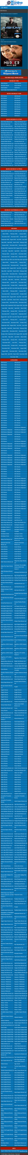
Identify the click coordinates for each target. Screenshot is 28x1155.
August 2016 (13, 325)
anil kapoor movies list (6, 132)
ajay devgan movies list (20, 126)
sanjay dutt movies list (19, 156)
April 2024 (17, 251)
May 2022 (4, 271)
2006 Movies (17, 111)
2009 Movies (4, 109)
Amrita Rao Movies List (19, 173)
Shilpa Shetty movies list (7, 199)
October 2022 (23, 265)
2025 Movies (17, 515)
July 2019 (19, 296)
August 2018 (19, 305)
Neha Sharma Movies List (7, 881)
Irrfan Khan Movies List (6, 793)
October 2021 (4, 276)
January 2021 (14, 282)
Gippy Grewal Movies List (20, 710)
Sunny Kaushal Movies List (7, 1050)
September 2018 (12, 305)
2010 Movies (17, 107)
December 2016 (6, 322)
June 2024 (4, 251)
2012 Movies (17, 104)
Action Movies (4, 83)
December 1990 (14, 357)
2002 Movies (17, 388)
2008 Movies (17, 109)
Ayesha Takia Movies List (7, 178)
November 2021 (22, 274)
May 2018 (10, 308)
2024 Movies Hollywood (6, 515)
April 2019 (9, 299)
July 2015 (25, 334)
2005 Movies (4, 113)
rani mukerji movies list (20, 195)
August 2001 (4, 354)
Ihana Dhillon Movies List (7, 770)
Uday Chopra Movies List (20, 1070)
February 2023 (13, 262)
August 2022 (13, 268)
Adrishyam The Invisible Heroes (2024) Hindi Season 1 (20, 567)
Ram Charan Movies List (20, 216)
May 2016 (4, 328)
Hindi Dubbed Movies (6, 721)
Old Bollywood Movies (6, 883)
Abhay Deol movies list (19, 121)
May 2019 (4, 299)
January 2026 (22, 233)
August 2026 (4, 231)
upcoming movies (5, 1072)
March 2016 (16, 328)
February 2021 (5, 282)
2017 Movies (4, 100)
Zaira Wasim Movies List (20, 1143)
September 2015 (12, 334)
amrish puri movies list (20, 130)
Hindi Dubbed (4, 87)
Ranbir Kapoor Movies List (7, 152)
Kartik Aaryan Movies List (7, 833)
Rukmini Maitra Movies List (7, 956)
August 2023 (4, 259)
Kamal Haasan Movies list (7, 223)
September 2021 (12, 276)
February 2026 (13, 233)
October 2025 (23, 236)
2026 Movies (17, 517)
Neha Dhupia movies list (20, 191)
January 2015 (14, 339)
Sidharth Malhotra (18, 1017)
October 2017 (14, 314)
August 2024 (19, 248)
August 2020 (4, 288)
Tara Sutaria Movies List (20, 1057)
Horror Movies (17, 85)
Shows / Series (17, 1000)
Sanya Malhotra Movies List (20, 972)
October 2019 (23, 294)
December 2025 (6, 236)
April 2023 (25, 259)
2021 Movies (4, 96)
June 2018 (4, 308)
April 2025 (9, 242)
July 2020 (9, 288)
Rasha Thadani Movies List (20, 937)
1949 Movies (4, 362)
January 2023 (22, 262)
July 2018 (25, 305)
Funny (15, 708)
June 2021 (4, 279)
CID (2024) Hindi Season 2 (7, 666)
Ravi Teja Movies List (6, 214)
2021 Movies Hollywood (6, 478)
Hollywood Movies (18, 738)
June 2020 (14, 288)
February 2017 (13, 319)
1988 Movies (17, 371)
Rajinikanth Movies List (6, 212)
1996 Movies (4, 381)
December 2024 (13, 245)
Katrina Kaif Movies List (6, 189)
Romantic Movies (5, 85)
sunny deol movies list (6, 163)
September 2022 (5, 268)
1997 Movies (4, 383)
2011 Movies (4, 107)
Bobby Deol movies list (6, 137)
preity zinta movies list (19, 193)
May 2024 (10, 251)
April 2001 (10, 354)
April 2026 (25, 231)
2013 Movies (4, 104)
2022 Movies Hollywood (6, 501)
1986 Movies (4, 371)
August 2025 (13, 239)
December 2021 (13, 274)
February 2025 (23, 242)
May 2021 (10, 279)
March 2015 (23, 336)
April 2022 (9, 271)
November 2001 (22, 351)
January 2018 (14, 311)
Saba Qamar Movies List (20, 956)
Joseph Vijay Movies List (7, 225)
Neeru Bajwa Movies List (7, 879)
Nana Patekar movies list (7, 148)
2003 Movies (4, 115)
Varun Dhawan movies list (7, 165)
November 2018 (22, 302)
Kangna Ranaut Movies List (20, 818)
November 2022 (15, 265)
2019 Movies (4, 98)
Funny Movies (17, 83)
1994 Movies (4, 378)
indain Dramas (4, 772)
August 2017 (4, 316)
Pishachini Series (18, 894)
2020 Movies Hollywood (6, 455)
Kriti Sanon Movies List (6, 845)
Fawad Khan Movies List (6, 708)
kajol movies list (18, 184)
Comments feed (15, 1151)
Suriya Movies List (18, 221)
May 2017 (20, 316)
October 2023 (14, 256)
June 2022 (24, 268)
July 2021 (25, 276)
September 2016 (5, 325)
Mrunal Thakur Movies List (7, 868)
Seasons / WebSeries (19, 974)
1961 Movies (4, 364)
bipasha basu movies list (20, 178)
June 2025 (24, 239)
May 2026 (20, 231)
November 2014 (6, 342)
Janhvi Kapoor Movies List (20, 801)
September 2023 (22, 256)
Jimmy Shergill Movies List (7, 806)
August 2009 (23, 348)
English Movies (4, 690)
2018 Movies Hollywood (20, 427)
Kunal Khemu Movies (6, 847)
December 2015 (13, 331)
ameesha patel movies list (7, 173)
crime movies (4, 669)
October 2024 (4, 248)
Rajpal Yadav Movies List (20, 150)
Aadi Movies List (18, 520)
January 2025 (5, 245)
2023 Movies (17, 510)
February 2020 (13, 291)
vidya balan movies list (20, 206)
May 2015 (10, 336)
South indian (17, 1025)
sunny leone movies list (7, 204)
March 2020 (5, 291)
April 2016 (9, 328)
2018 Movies (17, 98)
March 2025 (16, 242)
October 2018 (4, 305)
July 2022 (19, 268)
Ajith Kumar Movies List (19, 223)
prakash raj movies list (6, 903)
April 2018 (17, 308)
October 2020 (14, 285)
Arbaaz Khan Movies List (20, 621)
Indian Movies (4, 775)
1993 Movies (17, 376)
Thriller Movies (4, 1063)
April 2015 (17, 336)
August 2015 (19, 334)
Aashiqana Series (5, 533)
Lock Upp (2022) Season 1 (7, 850)
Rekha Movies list (5, 197)
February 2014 (22, 342)
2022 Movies (17, 490)
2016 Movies (17, 100)
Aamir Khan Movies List (6, 121)
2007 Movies (4, 111)
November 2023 (5, 256)
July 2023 (9, 259)
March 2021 (23, 279)
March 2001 (16, 354)
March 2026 (5, 233)
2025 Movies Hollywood (6, 517)
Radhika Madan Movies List (20, 910)
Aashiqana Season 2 (19, 524)
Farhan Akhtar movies (6, 141)
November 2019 (15, 294)
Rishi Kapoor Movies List (7, 950)
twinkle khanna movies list (7, 206)
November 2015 (22, 331)
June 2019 (24, 296)
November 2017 (5, 314)
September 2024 (12, 248)
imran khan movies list (19, 143)
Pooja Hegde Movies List (7, 899)
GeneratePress (23, 1154)
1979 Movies (17, 369)
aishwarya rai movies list (20, 171)
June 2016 (24, 325)
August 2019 (13, 296)
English (16, 686)
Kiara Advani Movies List (20, 840)
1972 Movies (17, 367)
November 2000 (23, 354)
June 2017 (14, 316)
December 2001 (13, 351)
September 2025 (5, 239)
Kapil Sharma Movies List (7, 823)
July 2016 (19, 325)
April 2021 (17, 279)
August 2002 (5, 351)
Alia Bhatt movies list (6, 171)
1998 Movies (17, 383)
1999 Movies (4, 385)
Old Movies (17, 87)
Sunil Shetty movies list (20, 161)
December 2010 (6, 348)
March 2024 (23, 251)
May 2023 (20, 259)
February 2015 (5, 339)
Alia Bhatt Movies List (19, 583)
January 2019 (5, 302)
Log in (2, 1151)
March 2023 (5, 262)
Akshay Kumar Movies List (7, 128)
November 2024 (22, 245)
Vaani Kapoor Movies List (20, 1092)
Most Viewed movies (6, 866)
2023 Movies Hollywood (6, 513)
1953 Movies (17, 362)
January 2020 (22, 291)
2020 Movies (17, 96)
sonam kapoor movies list (20, 202)
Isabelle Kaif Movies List (20, 793)
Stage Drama (17, 1043)
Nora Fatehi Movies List (19, 881)
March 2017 (5, 319)
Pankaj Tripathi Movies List (7, 886)
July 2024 (25, 248)
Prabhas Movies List (5, 221)
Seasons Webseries (5, 991)
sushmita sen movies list (20, 204)
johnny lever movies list (20, 145)
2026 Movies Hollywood (6, 520)
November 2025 (15, 236)
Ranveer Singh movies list (20, 152)
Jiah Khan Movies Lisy (19, 804)
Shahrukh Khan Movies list (20, 158)
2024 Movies (17, 513)
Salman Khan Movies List (7, 156)
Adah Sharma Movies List (7, 561)
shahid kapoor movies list (7, 158)
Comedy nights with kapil (20, 666)
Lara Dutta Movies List (19, 189)
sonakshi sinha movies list (20, 199)
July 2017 (9, 316)
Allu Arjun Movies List (19, 214)
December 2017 (22, 311)
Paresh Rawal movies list (20, 148)
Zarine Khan (4, 1145)
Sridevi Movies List (5, 1043)
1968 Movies (4, 367)
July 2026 (9, 231)
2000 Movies (17, 385)
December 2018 (13, 302)
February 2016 (23, 328)
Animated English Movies (20, 608)
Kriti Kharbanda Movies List (20, 843)
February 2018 (5, 311)
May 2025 (4, 242)
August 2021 (19, 276)
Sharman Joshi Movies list (7, 161)
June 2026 (14, 231)
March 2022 (16, 271)
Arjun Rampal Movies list (7, 134)
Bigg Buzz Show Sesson (20, 658)
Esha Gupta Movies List (6, 701)
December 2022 (6, 265)
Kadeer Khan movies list (7, 816)
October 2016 (23, 322)
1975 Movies (4, 369)
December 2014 (22, 339)
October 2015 (4, 334)
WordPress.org (23, 1151)
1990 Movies (4, 374)
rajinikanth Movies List (6, 150)
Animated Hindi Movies (6, 613)
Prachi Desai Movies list (20, 901)
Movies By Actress (18, 866)
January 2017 (22, 319)
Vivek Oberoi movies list (20, 165)
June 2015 (4, 336)
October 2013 (14, 345)
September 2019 (5, 296)
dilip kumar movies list (19, 137)
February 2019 (23, 299)
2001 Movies (4, 388)
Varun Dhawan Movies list (7, 1095)
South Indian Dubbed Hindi (20, 1027)
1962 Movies (17, 364)
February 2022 (23, 271)
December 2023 (22, 254)
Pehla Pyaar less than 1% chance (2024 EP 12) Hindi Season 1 (7, 894)
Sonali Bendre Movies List (7, 202)
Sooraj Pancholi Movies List (7, 1025)
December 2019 (6, 294)
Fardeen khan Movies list (20, 139)
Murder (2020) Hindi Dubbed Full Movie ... (9, 41)
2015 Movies (4, 102)
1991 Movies (17, 374)
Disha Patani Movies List (20, 679)
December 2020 (22, 282)
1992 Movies (4, 376)
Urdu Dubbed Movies (19, 1072)
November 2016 (15, 322)
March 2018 (23, 308)
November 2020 (5, 285)
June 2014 (14, 342)
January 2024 (14, 254)
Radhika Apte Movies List (7, 910)
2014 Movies (17, 102)
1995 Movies (17, 378)
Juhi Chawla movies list (6, 184)
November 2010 (15, 348)
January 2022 (5, 274)
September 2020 (22, 285)
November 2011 (22, 345)
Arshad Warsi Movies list (20, 134)
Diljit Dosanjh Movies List (7, 679)
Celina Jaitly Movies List (6, 180)
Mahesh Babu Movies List (20, 219)
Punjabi (16, 907)
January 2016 (5, 331)
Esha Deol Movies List (19, 699)
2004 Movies (17, 113)
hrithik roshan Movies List (7, 143)
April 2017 (25, 316)
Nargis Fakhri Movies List (7, 871)
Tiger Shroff (17, 1063)
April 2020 (25, 288)
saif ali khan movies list (20, 154)
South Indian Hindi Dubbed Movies (9, 89)
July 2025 (19, 239)
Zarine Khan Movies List (20, 1145)
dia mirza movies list (6, 182)
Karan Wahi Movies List (19, 823)
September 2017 (22, 314)
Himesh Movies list (19, 718)
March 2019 (16, 299)
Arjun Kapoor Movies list (20, 132)
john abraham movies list (7, 145)
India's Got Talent (18, 772)
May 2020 (20, 288)
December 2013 (6, 345)
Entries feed (8, 1151)
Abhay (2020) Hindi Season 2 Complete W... (9, 13)
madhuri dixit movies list (7, 191)
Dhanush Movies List (6, 216)
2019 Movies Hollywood (20, 441)
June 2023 (14, 259)
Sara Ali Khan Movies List (7, 974)
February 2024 (5, 254)
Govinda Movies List (19, 141)
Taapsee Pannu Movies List (7, 1057)
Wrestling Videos (5, 1143)
